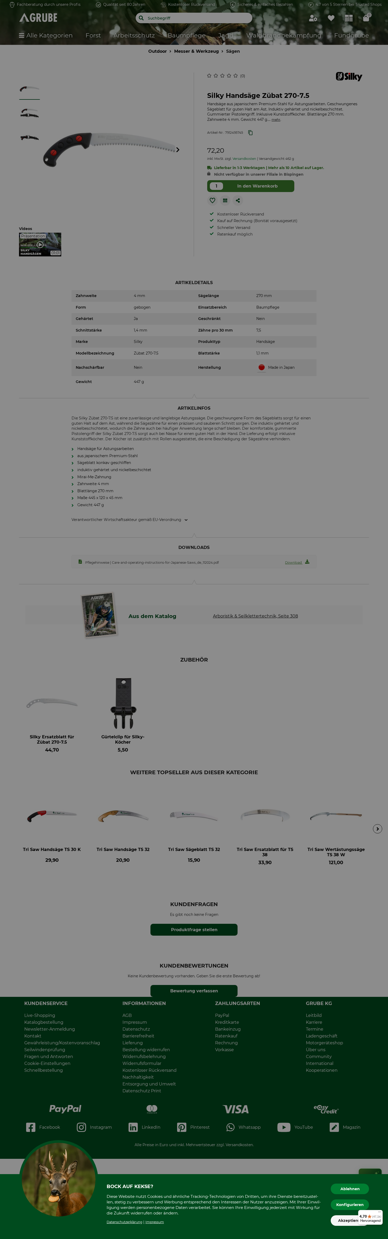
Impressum (154, 1222)
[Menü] (379, 1213)
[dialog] (194, 619)
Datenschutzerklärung (124, 1222)
